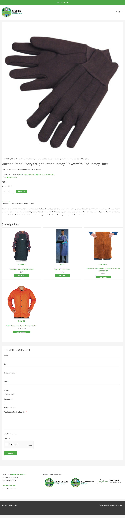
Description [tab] (6, 203)
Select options (21, 332)
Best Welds (103, 264)
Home (4, 159)
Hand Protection (24, 159)
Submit (10, 453)
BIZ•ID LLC (120, 505)
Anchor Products (12, 177)
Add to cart (21, 191)
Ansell (62, 264)
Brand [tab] (31, 203)
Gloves (32, 159)
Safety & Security (12, 159)
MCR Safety (21, 264)
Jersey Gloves (39, 159)
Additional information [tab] (20, 203)
